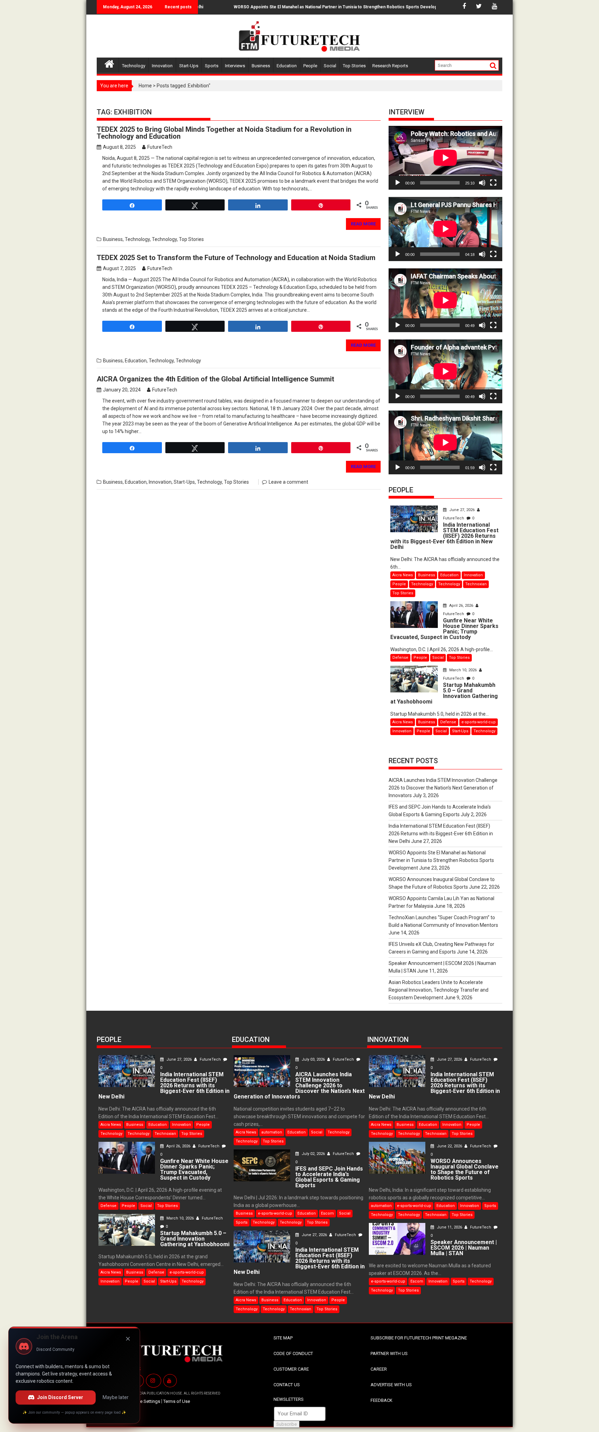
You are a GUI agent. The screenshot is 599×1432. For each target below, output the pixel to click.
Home (145, 85)
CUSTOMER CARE (291, 1369)
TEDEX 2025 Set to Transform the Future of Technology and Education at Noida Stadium (236, 257)
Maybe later (116, 1397)
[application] (445, 158)
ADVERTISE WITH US (391, 1384)
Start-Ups (188, 65)
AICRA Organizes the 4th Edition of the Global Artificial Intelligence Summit (215, 379)
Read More (363, 223)
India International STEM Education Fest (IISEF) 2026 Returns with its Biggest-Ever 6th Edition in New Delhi (441, 833)
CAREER (379, 1369)
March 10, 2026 (463, 670)
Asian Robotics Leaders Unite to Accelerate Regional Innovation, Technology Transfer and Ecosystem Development (438, 990)
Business (261, 65)
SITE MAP (283, 1337)
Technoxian (476, 584)
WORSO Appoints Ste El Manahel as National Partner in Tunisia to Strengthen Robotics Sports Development (315, 7)
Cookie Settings (144, 1401)
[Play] (397, 182)
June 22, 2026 (449, 1146)
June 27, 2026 (462, 510)
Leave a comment (288, 482)
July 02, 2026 (313, 1153)
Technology (133, 65)
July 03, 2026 (313, 1059)
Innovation (162, 65)
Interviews (235, 65)
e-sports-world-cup (478, 722)
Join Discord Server (60, 1397)
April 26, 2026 (461, 605)
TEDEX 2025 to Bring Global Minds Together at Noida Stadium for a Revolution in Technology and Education (224, 132)
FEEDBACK (381, 1400)
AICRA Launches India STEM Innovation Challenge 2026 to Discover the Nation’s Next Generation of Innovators (443, 787)
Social (330, 65)
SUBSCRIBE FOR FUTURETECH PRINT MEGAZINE (419, 1337)
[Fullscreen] (493, 182)
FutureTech (159, 147)
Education (287, 65)
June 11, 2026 (449, 1227)
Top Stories (354, 65)
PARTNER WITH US (389, 1353)
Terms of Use (176, 1401)
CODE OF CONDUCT (293, 1353)
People (310, 65)
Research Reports (390, 65)
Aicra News (402, 575)
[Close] (128, 1339)
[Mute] (482, 182)
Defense (400, 657)
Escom (327, 1213)
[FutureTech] (109, 63)
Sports (211, 65)
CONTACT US (287, 1384)
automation (271, 1132)
